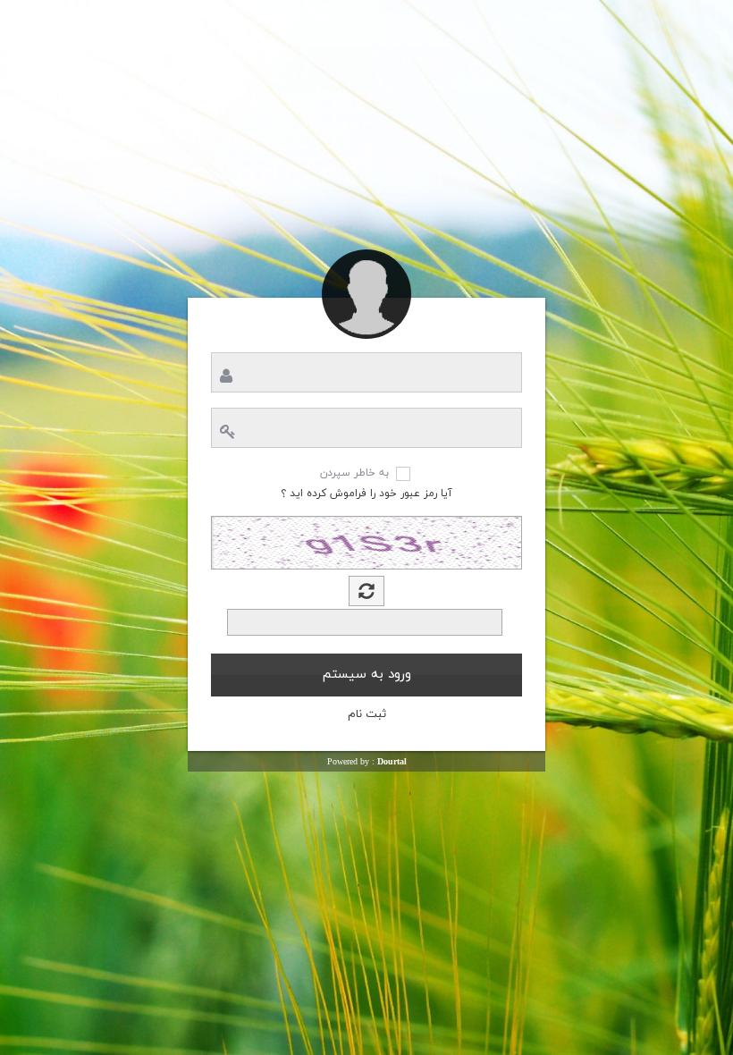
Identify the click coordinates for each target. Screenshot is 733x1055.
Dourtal (392, 761)
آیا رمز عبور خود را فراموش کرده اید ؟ (366, 493)
